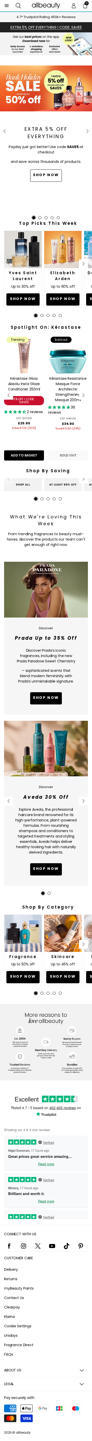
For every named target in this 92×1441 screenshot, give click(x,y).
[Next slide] (87, 131)
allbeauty (23, 1432)
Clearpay (12, 1307)
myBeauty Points (19, 1288)
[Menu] (7, 5)
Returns (10, 1278)
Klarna (9, 1316)
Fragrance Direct (18, 1344)
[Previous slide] (4, 131)
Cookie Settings (17, 1326)
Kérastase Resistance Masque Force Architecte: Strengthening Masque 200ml (68, 389)
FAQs (8, 1354)
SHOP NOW (46, 868)
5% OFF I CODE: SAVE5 (24, 400)
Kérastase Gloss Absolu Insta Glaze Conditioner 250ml (24, 384)
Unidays (11, 1335)
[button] (18, 5)
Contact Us (14, 1297)
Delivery (11, 1269)
